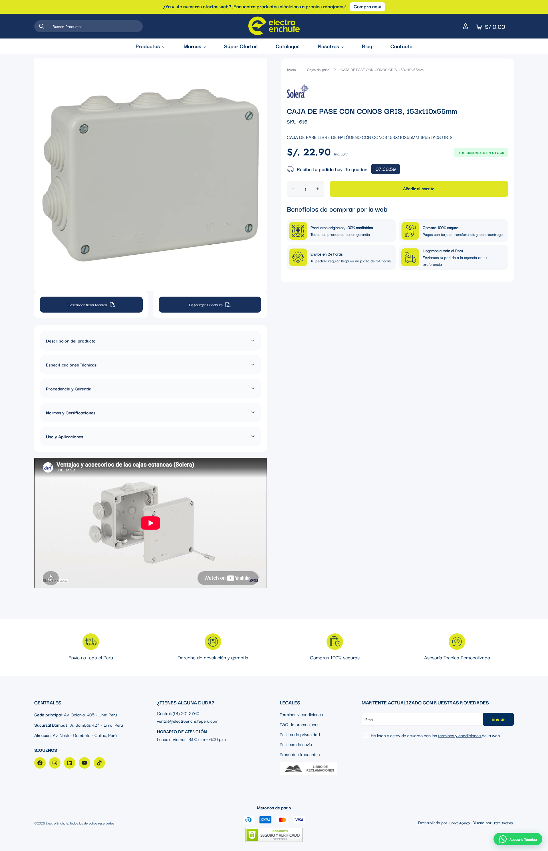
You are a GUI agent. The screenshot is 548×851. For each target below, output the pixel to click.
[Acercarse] (261, 70)
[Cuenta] (465, 26)
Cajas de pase (318, 69)
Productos (148, 46)
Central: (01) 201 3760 (178, 713)
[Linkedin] (69, 763)
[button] (517, 839)
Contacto (401, 46)
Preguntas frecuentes (300, 754)
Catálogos (287, 46)
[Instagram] (55, 763)
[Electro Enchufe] (274, 26)
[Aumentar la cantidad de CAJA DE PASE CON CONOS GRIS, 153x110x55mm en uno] (318, 188)
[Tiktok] (99, 763)
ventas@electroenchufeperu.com (187, 720)
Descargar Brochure (206, 304)
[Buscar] (41, 26)
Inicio (291, 69)
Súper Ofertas (240, 46)
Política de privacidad (300, 734)
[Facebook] (40, 763)
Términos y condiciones (301, 714)
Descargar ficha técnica (87, 304)
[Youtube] (84, 763)
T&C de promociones (299, 724)
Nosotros (328, 46)
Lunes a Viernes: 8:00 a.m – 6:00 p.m (191, 738)
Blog (367, 46)
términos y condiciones (460, 735)
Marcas (192, 46)
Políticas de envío (296, 744)
